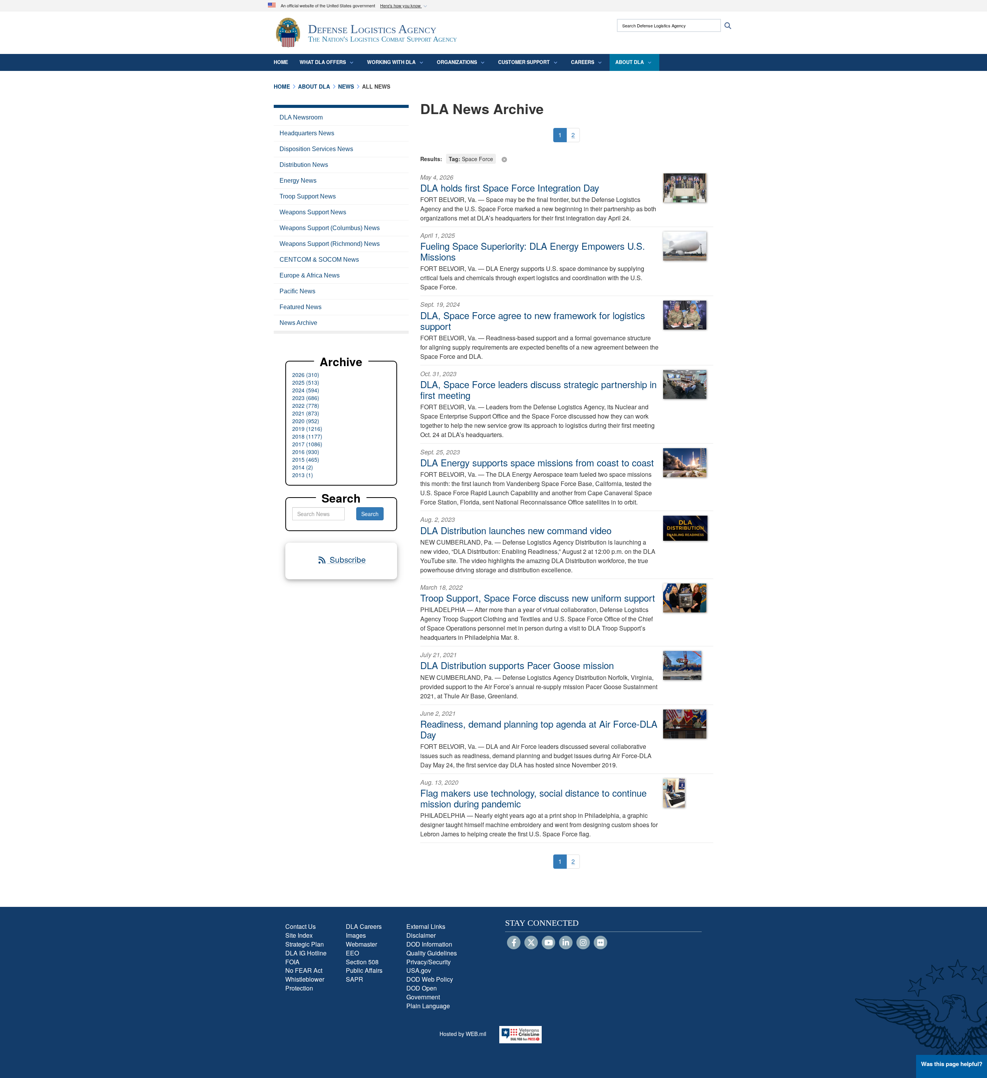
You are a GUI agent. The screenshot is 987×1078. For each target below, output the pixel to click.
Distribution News (304, 164)
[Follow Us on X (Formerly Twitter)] (531, 943)
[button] (404, 6)
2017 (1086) (307, 444)
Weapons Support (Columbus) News (330, 228)
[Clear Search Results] (566, 158)
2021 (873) (305, 413)
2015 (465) (305, 459)
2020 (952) (305, 421)
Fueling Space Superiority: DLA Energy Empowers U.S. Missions (532, 251)
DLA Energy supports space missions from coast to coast (537, 462)
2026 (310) (305, 374)
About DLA (629, 62)
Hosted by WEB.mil (463, 1034)
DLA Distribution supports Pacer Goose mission (517, 665)
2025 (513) (305, 382)
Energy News (298, 180)
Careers (582, 62)
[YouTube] (548, 943)
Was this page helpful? (951, 1064)
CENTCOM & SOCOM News (319, 259)
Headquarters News (307, 133)
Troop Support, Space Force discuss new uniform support (537, 597)
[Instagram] (583, 943)
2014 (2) (302, 467)
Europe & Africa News (310, 275)
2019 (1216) (307, 428)
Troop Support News (308, 196)
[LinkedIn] (566, 943)
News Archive (298, 323)
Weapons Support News (313, 212)
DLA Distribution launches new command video (515, 530)
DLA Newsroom (301, 117)
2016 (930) (305, 452)
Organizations (457, 62)
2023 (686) (305, 398)
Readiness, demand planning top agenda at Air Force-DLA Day (538, 729)
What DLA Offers (323, 62)
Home (281, 62)
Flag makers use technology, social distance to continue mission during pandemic (533, 798)
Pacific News (297, 291)
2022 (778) (305, 405)
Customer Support (524, 62)
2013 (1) (302, 475)
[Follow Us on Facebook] (513, 943)
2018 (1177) (307, 436)
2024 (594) (305, 390)
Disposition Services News (316, 149)
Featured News (301, 307)
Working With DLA (391, 62)
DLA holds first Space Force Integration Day (509, 187)
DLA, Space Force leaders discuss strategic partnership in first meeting (538, 389)
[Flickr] (600, 943)
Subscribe (346, 559)
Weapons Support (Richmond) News (330, 243)
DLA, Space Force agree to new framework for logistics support (532, 320)
